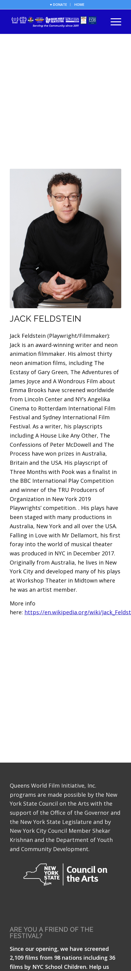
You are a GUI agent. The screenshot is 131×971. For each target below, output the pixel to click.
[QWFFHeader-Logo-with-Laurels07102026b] (54, 21)
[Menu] (112, 21)
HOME (79, 4)
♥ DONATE (58, 4)
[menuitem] (58, 4)
